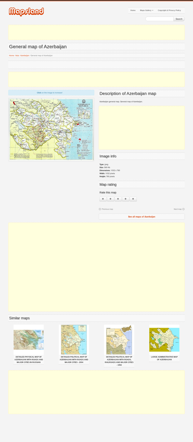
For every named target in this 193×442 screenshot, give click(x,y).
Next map (178, 209)
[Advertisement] (96, 32)
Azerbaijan (24, 55)
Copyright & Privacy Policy (169, 10)
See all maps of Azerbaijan (141, 216)
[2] (110, 199)
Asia (17, 55)
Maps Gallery (146, 10)
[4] (125, 199)
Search (179, 18)
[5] (133, 199)
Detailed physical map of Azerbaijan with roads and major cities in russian (28, 359)
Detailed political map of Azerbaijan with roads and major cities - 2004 (74, 359)
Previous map (107, 209)
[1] (103, 199)
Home (133, 10)
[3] (118, 199)
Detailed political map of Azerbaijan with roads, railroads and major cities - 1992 (119, 361)
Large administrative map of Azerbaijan (164, 358)
